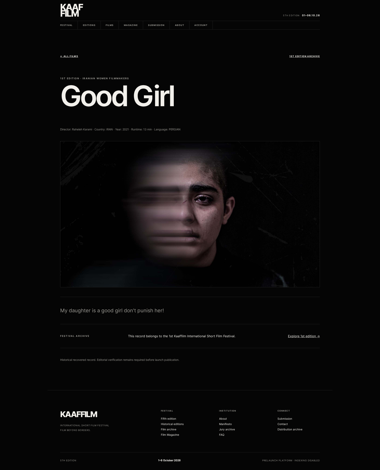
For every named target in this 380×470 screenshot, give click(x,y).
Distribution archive (289, 429)
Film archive (168, 429)
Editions (89, 25)
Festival (66, 25)
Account (200, 25)
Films (109, 25)
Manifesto (225, 424)
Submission (156, 25)
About (179, 25)
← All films (69, 56)
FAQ (221, 434)
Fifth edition (168, 418)
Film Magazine (170, 434)
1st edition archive (304, 56)
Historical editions (172, 424)
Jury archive (227, 429)
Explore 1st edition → (304, 336)
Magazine (131, 25)
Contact (282, 424)
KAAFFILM (78, 414)
